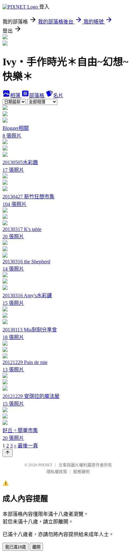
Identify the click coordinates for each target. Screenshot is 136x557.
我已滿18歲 (15, 547)
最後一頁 (28, 445)
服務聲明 (81, 471)
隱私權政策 (56, 471)
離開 (36, 547)
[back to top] (8, 453)
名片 (58, 95)
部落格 (37, 95)
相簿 (16, 95)
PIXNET (45, 465)
